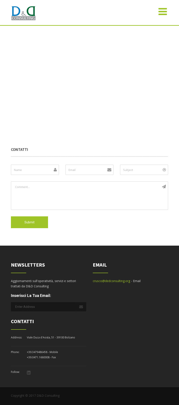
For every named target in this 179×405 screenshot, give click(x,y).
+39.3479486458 (37, 352)
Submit (29, 222)
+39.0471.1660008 (38, 357)
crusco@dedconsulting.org (111, 281)
